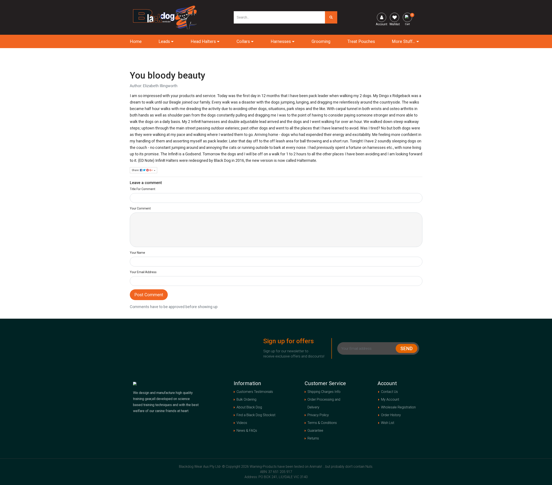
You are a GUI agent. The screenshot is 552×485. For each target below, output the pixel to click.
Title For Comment (142, 189)
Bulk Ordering (246, 399)
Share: (136, 170)
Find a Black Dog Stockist (256, 415)
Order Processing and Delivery (323, 403)
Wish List (387, 423)
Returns (313, 438)
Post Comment (148, 294)
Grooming (321, 41)
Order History (391, 415)
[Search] (331, 17)
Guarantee (315, 430)
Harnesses (281, 41)
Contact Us (389, 392)
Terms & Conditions (322, 423)
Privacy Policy (318, 415)
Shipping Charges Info (323, 392)
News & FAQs (247, 430)
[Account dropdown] (381, 17)
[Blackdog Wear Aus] (165, 17)
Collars (243, 41)
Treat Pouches (361, 41)
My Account (390, 399)
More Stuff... (403, 41)
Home (136, 41)
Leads (164, 41)
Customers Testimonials (255, 392)
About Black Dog (249, 407)
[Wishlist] (394, 17)
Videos (242, 423)
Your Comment (140, 208)
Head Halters (203, 41)
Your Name (137, 252)
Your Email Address (143, 272)
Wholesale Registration (398, 407)
